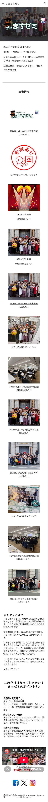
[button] (3, 3)
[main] (24, 59)
